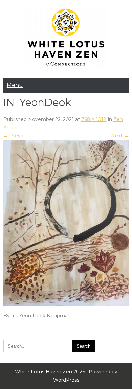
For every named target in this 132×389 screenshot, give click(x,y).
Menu (15, 85)
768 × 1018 (94, 119)
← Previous (16, 136)
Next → (120, 136)
